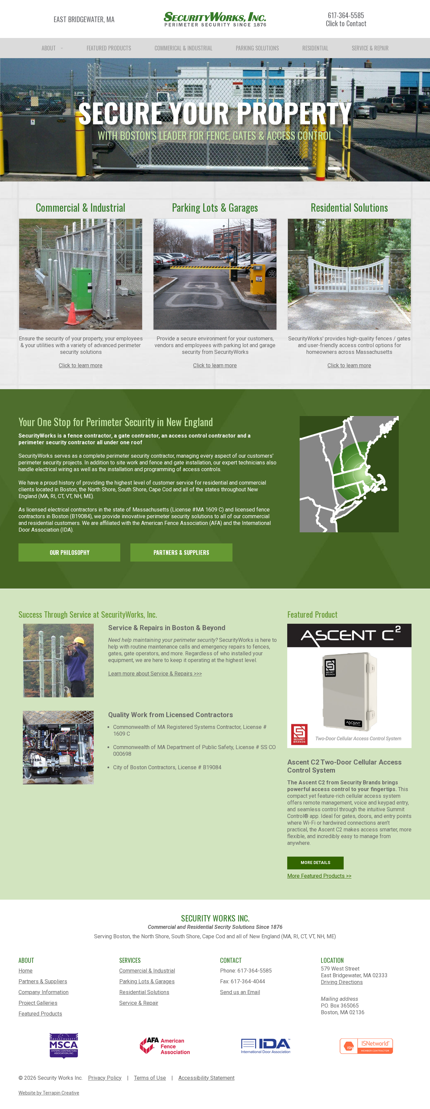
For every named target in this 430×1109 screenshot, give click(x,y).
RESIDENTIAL (315, 48)
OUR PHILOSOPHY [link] (69, 552)
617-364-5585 (346, 15)
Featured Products (40, 1014)
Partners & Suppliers (42, 981)
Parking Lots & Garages (147, 981)
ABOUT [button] (49, 48)
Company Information (43, 992)
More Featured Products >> (319, 876)
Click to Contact (346, 23)
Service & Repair (138, 1003)
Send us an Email (240, 992)
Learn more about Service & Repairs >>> (155, 673)
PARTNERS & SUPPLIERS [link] (181, 552)
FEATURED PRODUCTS (109, 48)
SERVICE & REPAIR (370, 48)
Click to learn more (80, 365)
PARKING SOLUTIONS (257, 48)
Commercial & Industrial (147, 971)
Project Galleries (37, 1003)
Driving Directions (342, 982)
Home (25, 971)
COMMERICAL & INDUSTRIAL (183, 48)
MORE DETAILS (315, 862)
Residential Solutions (144, 992)
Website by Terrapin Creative (48, 1093)
